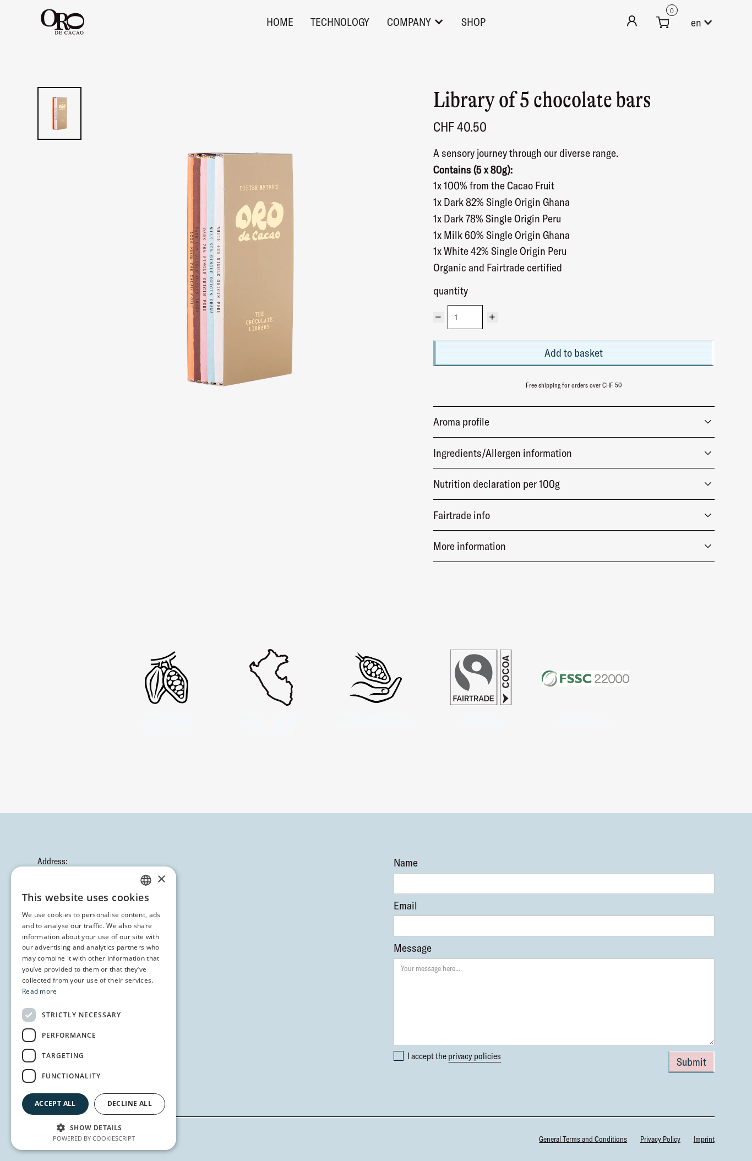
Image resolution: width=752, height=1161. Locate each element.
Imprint (704, 1139)
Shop (473, 22)
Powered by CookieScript (94, 1138)
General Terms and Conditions (583, 1139)
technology (339, 22)
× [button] (161, 879)
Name (406, 863)
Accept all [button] (55, 1103)
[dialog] (93, 1008)
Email (405, 906)
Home (279, 22)
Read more (39, 991)
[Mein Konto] (632, 22)
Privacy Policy (660, 1139)
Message (413, 948)
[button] (662, 21)
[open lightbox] (239, 266)
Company (409, 22)
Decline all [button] (129, 1103)
